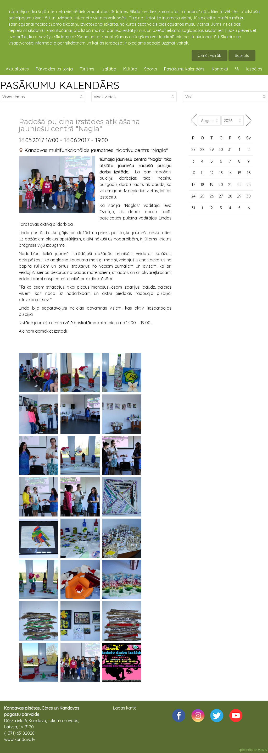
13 (221, 172)
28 (202, 149)
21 (230, 184)
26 (212, 196)
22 (239, 184)
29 (211, 149)
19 (212, 184)
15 (239, 172)
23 (249, 184)
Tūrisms (87, 69)
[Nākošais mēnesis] (248, 120)
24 (193, 196)
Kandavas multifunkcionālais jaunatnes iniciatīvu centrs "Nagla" (96, 150)
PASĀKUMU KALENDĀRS (59, 85)
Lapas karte (124, 708)
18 (202, 184)
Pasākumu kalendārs (184, 69)
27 (193, 149)
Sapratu (242, 55)
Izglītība (109, 69)
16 (248, 172)
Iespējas (254, 69)
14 (230, 172)
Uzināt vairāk (209, 55)
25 (202, 196)
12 (212, 172)
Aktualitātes (17, 69)
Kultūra (130, 69)
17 (193, 184)
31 (230, 149)
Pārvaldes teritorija (54, 69)
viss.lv (262, 749)
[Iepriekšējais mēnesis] (194, 120)
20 (221, 184)
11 (202, 172)
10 (193, 172)
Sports (150, 69)
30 (221, 149)
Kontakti (220, 69)
